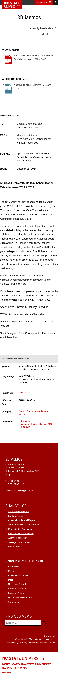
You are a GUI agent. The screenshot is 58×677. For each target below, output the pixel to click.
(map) (8, 474)
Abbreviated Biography (19, 511)
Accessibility (12, 642)
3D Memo (25, 421)
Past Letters (14, 547)
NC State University (44, 639)
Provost (12, 571)
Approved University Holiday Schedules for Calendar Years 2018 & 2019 (34, 57)
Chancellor (13, 567)
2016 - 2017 (24, 392)
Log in (52, 642)
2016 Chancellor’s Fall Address (23, 525)
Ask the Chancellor (17, 538)
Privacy (23, 642)
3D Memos (13, 602)
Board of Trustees (17, 589)
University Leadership (40, 28)
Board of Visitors (16, 593)
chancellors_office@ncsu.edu (19, 491)
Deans (11, 580)
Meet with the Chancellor (20, 529)
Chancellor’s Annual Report (21, 520)
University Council (17, 584)
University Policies (38, 642)
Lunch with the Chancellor (21, 533)
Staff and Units (15, 516)
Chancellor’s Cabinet (18, 575)
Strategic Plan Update (19, 542)
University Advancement (20, 597)
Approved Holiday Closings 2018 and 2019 (32, 87)
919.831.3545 (12, 484)
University (23, 658)
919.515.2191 (12, 481)
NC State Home (14, 2)
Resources (42, 2)
